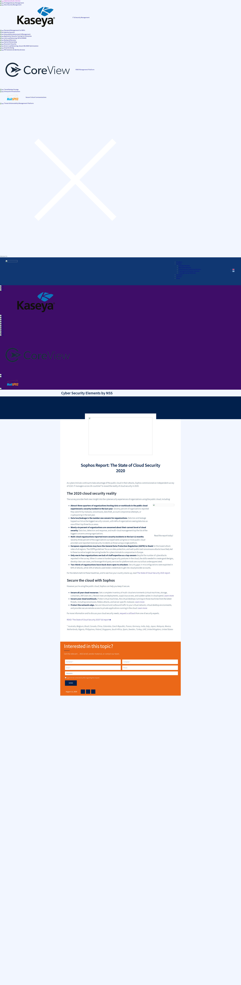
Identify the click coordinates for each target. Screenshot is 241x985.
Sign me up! (120, 521)
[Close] (145, 461)
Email (96, 474)
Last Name (97, 492)
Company (97, 501)
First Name (97, 483)
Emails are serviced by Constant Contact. (134, 514)
